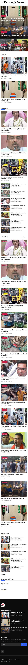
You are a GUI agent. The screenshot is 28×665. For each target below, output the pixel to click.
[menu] (1, 2)
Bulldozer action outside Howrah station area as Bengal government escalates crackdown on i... (13, 34)
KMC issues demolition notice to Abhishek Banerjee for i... (13, 451)
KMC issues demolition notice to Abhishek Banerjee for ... (20, 48)
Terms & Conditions (5, 661)
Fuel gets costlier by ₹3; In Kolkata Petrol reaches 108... (13, 99)
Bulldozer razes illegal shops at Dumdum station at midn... (13, 402)
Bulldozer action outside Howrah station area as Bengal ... (12, 499)
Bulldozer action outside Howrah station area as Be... (18, 228)
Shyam (2, 23)
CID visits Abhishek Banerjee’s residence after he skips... (13, 378)
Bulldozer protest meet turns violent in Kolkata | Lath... (6, 48)
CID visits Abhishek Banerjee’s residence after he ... (18, 199)
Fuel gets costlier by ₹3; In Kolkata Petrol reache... (18, 545)
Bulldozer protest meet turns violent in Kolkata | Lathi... (12, 475)
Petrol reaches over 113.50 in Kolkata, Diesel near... (17, 537)
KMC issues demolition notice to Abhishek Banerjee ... (18, 213)
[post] (14, 16)
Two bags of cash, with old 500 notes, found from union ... (14, 354)
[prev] (2, 15)
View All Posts (23, 237)
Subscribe (24, 644)
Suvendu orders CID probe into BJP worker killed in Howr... (13, 153)
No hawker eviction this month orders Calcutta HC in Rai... (12, 177)
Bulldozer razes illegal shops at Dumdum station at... (18, 206)
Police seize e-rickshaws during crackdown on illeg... (18, 184)
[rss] (2, 651)
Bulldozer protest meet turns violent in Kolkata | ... (17, 221)
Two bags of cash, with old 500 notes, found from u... (18, 192)
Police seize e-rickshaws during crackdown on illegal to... (13, 330)
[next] (26, 15)
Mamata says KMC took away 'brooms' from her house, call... (13, 129)
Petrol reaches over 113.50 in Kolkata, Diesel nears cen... (14, 75)
